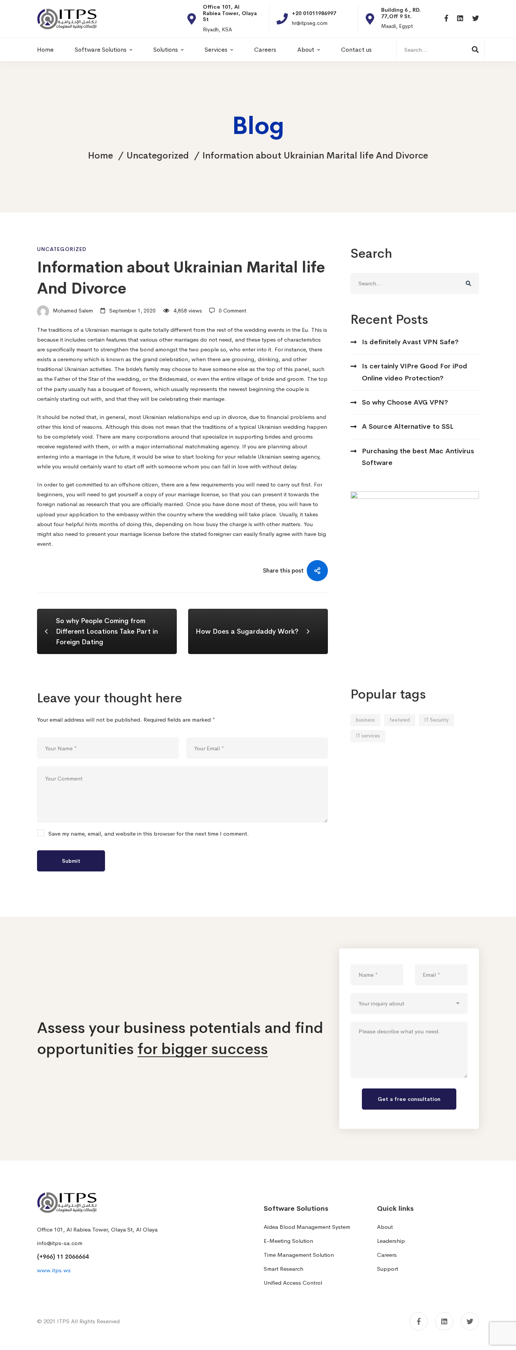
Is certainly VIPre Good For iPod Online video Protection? (414, 372)
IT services (368, 736)
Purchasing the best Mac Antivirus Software (418, 457)
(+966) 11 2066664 (63, 1256)
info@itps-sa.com (59, 1243)
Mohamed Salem (72, 310)
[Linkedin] (460, 19)
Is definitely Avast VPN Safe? (410, 342)
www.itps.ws (54, 1270)
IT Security (436, 720)
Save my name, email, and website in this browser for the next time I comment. (148, 833)
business (365, 720)
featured (399, 720)
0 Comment (232, 310)
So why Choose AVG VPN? (405, 402)
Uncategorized (158, 155)
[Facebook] (446, 19)
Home (100, 155)
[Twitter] (475, 19)
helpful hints (81, 524)
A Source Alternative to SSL (407, 426)
